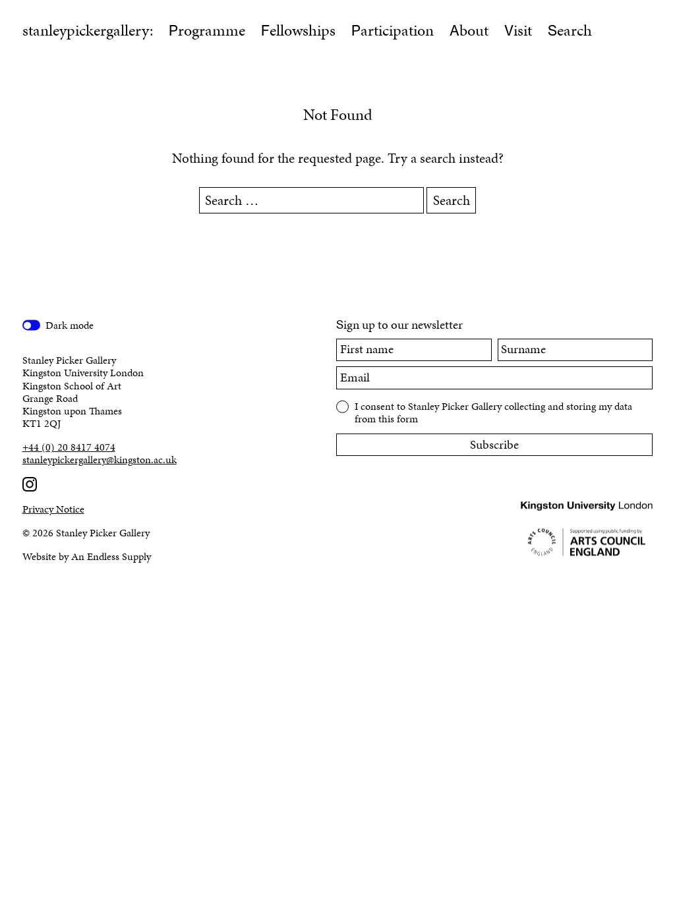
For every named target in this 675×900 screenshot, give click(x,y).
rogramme (207, 30)
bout (469, 30)
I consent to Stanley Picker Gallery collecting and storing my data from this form (493, 412)
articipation (392, 30)
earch (570, 30)
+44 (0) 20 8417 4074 (68, 447)
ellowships (298, 30)
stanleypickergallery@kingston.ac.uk (99, 459)
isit (518, 30)
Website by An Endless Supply (86, 556)
